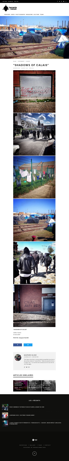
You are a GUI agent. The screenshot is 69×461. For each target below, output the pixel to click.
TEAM (42, 14)
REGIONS (7, 14)
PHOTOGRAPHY (20, 14)
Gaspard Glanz (16, 68)
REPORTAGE (23, 445)
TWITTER (16, 1)
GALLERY (23, 68)
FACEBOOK (10, 1)
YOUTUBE (4, 1)
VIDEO (13, 14)
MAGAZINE (29, 14)
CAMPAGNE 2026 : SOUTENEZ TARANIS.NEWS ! (22, 415)
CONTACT (48, 445)
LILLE (27, 68)
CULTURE (36, 14)
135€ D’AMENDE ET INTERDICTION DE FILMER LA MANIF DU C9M (26, 407)
